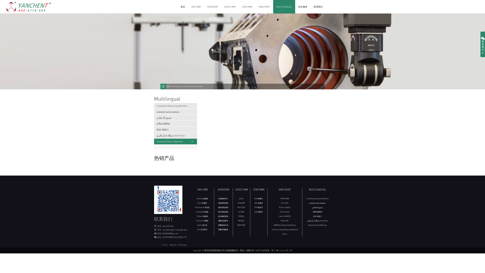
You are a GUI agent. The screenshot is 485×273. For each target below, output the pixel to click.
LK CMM (241, 212)
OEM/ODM (212, 6)
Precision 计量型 (202, 221)
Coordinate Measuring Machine (172, 105)
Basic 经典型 (202, 203)
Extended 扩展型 (202, 212)
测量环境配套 (223, 230)
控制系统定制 (223, 203)
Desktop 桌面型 (202, 199)
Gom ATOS (284, 203)
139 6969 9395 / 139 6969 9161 (174, 230)
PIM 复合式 (258, 207)
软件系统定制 (223, 212)
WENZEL (241, 221)
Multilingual (284, 6)
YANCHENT (264, 6)
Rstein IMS (285, 221)
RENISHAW (285, 199)
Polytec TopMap (284, 207)
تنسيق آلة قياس (164, 117)
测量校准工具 (223, 225)
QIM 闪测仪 (258, 203)
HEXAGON (241, 203)
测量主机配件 (223, 221)
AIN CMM (196, 6)
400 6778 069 (168, 226)
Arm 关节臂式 (202, 230)
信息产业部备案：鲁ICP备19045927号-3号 (273, 250)
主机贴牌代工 (223, 199)
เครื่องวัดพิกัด (163, 123)
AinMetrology (182, 245)
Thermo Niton (285, 212)
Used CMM (230, 6)
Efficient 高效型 (202, 216)
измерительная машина (168, 111)
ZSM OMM (247, 6)
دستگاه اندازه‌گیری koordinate (171, 135)
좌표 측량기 (163, 129)
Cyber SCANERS (285, 216)
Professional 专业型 (202, 207)
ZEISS (241, 199)
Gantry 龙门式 (202, 225)
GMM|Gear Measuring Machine (285, 225)
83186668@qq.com (170, 233)
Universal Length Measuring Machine (285, 230)
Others (284, 234)
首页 (182, 6)
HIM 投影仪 (258, 212)
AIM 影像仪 (258, 199)
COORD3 (241, 216)
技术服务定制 (223, 216)
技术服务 (302, 6)
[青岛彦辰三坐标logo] (29, 6)
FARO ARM (241, 225)
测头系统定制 (223, 207)
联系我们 (318, 6)
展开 (482, 46)
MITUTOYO (241, 207)
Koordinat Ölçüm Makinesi (170, 141)
